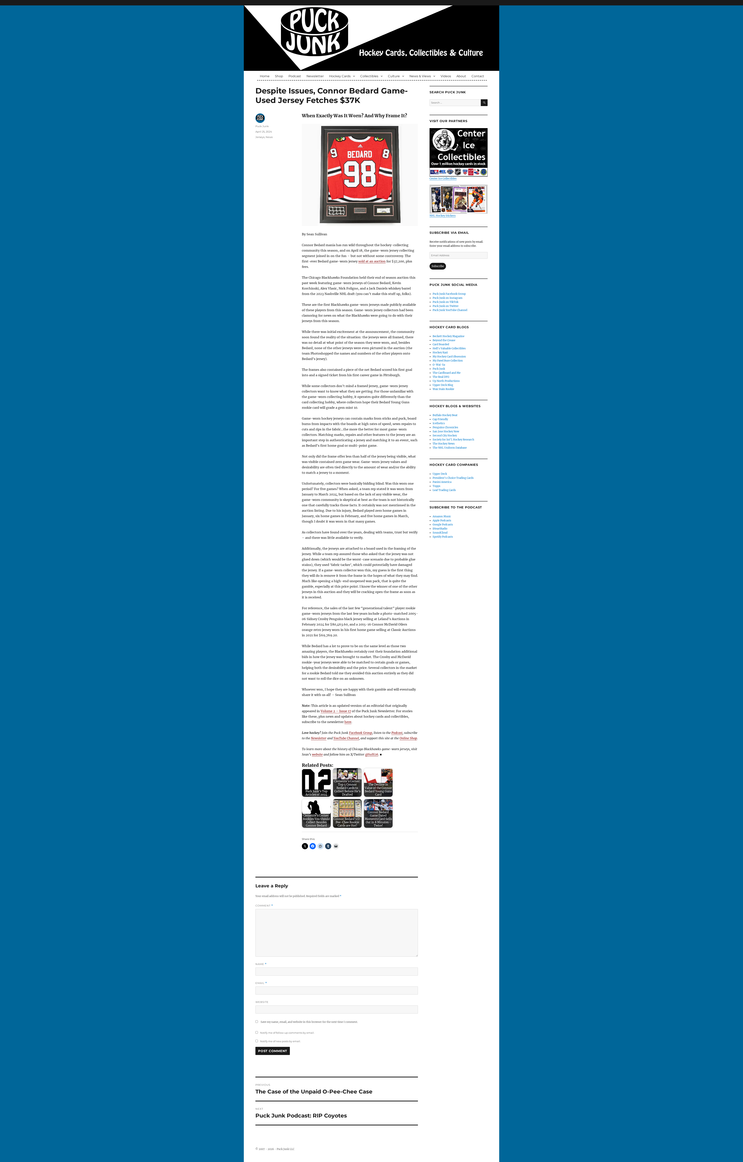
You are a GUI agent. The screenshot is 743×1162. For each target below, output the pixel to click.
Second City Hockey (445, 435)
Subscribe (438, 266)
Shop (279, 76)
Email (261, 983)
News (269, 137)
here (347, 722)
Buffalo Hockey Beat (445, 415)
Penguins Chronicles (445, 427)
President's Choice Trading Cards (453, 478)
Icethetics (439, 423)
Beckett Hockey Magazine (448, 336)
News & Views (420, 76)
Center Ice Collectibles (443, 178)
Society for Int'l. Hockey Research (453, 439)
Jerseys (260, 137)
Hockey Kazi (440, 352)
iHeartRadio (440, 528)
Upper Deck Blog (443, 385)
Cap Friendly (440, 419)
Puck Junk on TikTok (445, 302)
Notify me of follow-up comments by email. (287, 1032)
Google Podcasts (443, 524)
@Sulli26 (371, 754)
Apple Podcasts (442, 520)
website (317, 754)
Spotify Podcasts (443, 536)
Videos (446, 76)
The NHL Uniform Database (450, 447)
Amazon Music (442, 516)
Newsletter (315, 76)
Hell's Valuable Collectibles (449, 348)
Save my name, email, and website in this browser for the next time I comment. (309, 1022)
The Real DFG (441, 377)
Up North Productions (446, 381)
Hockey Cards (340, 76)
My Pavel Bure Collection (448, 360)
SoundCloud (440, 532)
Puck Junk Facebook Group (449, 294)
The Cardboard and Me (447, 372)
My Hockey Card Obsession (449, 356)
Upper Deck (440, 474)
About (461, 76)
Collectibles (369, 76)
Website (262, 1001)
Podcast (294, 76)
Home (265, 76)
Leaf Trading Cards (444, 490)
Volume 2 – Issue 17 (336, 711)
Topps (436, 486)
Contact (478, 76)
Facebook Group (360, 733)
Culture (394, 76)
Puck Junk (262, 126)
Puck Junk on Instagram (447, 298)
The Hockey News (444, 443)
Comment (264, 905)
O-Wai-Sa (439, 364)
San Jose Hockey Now (446, 431)
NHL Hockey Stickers (443, 215)
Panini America (442, 482)
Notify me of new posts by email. (280, 1041)
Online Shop (408, 738)
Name (261, 964)
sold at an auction (372, 261)
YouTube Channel (346, 738)
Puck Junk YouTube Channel (450, 310)
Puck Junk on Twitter (446, 306)
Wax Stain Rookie (443, 389)
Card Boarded (441, 344)
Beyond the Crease (444, 340)
